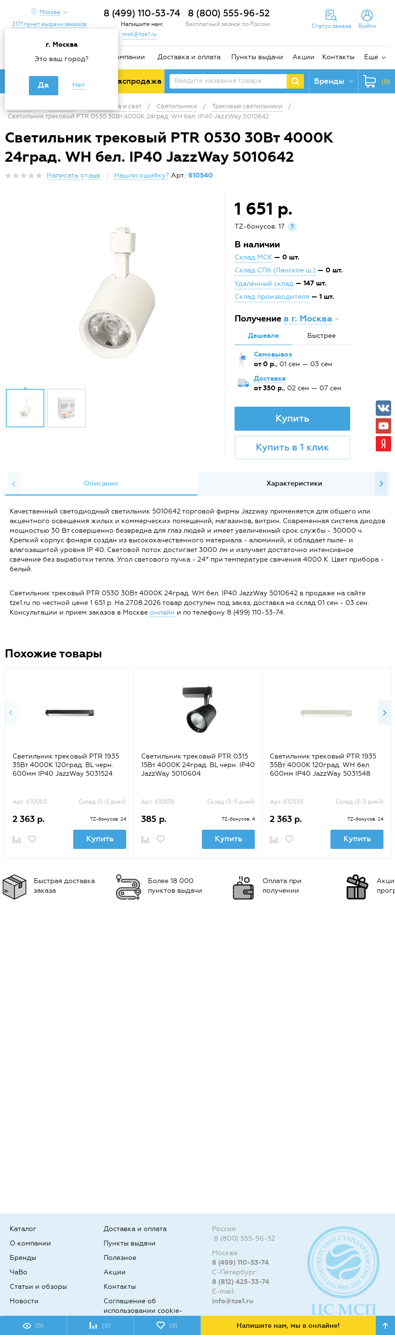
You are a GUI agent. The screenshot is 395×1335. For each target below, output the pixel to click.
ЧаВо (18, 1272)
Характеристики (294, 483)
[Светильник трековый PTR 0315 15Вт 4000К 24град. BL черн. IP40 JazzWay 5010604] (198, 713)
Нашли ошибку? (141, 175)
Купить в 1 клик (292, 447)
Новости (24, 1301)
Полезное (120, 1258)
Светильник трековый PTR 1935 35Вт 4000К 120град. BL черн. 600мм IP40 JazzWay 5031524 (66, 765)
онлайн (162, 612)
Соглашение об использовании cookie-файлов (143, 1310)
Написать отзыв (73, 175)
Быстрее (321, 336)
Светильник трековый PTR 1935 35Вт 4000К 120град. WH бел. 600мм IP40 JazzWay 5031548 (323, 765)
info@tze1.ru (232, 1301)
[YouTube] (383, 426)
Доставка (270, 378)
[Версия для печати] (385, 178)
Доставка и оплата (189, 57)
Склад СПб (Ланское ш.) (275, 270)
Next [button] (381, 484)
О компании (124, 57)
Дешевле (263, 336)
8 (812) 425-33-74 (240, 1282)
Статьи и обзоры (38, 1287)
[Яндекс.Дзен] (383, 443)
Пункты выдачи (257, 57)
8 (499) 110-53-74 (142, 13)
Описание (101, 483)
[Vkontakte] (383, 408)
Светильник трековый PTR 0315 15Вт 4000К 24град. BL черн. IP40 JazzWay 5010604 (198, 765)
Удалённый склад (264, 284)
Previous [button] (14, 484)
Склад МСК (253, 257)
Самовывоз (273, 354)
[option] (116, 292)
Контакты (338, 57)
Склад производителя (272, 297)
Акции (303, 57)
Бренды (23, 1258)
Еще (371, 57)
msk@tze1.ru (139, 34)
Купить (292, 418)
